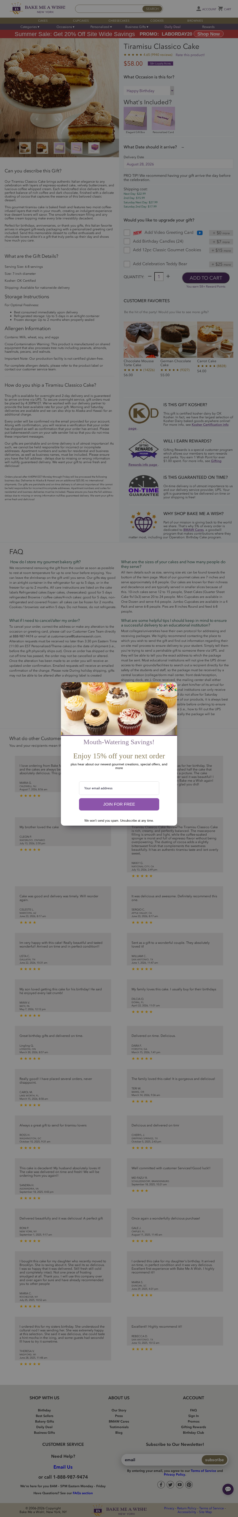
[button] (119, 804)
